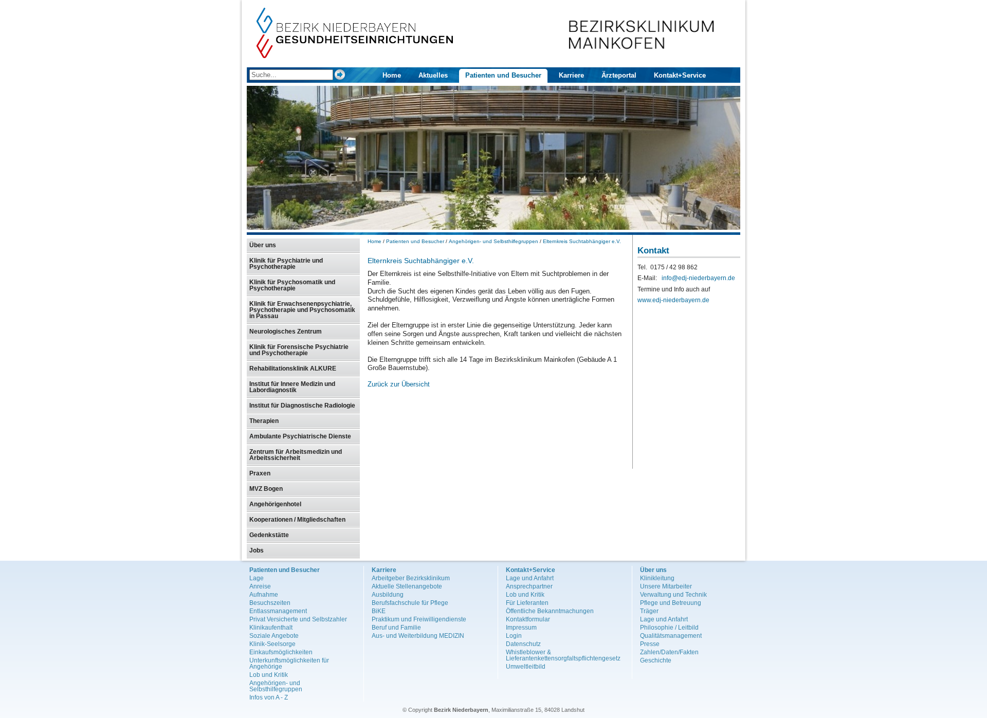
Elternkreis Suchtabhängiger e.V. (582, 241)
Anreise (260, 586)
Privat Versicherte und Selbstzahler (298, 619)
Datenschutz (523, 644)
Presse (650, 644)
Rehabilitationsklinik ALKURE (292, 368)
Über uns (262, 245)
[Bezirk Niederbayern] (355, 56)
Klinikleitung (657, 578)
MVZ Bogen (266, 489)
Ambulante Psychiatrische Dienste (300, 436)
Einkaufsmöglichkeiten (281, 652)
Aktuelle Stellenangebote (407, 586)
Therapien (264, 421)
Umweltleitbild (525, 667)
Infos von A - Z (268, 697)
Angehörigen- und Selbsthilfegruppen (493, 241)
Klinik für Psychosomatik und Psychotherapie (292, 285)
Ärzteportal (618, 75)
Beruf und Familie (396, 627)
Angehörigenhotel (275, 504)
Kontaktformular (528, 619)
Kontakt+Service (680, 75)
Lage (256, 578)
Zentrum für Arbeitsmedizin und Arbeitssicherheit (295, 455)
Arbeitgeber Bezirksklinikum (411, 578)
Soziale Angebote (274, 636)
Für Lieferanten (527, 603)
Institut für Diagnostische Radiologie (302, 405)
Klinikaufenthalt (271, 627)
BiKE (379, 611)
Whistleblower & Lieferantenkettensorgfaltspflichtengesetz (563, 655)
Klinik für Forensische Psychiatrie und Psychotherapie (299, 350)
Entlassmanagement (278, 611)
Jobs (256, 550)
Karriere (571, 75)
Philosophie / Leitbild (669, 627)
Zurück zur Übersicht (399, 384)
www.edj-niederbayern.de (673, 300)
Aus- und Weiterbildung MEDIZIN (418, 636)
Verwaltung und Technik (673, 595)
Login (514, 636)
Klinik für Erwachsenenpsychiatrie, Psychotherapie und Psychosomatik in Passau (302, 310)
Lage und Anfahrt (530, 578)
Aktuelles (433, 75)
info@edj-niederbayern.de (698, 278)
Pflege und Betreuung (670, 603)
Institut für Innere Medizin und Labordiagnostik (292, 387)
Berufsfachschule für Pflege (410, 603)
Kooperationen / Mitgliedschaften (297, 520)
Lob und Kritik (268, 675)
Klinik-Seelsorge (272, 644)
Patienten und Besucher (503, 75)
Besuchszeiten (269, 603)
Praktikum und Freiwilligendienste (419, 619)
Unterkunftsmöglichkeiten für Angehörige (289, 663)
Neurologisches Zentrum (285, 331)
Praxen (259, 473)
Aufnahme (263, 595)
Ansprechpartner (529, 586)
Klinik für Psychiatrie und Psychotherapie (286, 263)
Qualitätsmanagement (671, 636)
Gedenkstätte (269, 535)
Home (391, 75)
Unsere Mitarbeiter (666, 586)
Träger (649, 611)
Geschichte (655, 660)
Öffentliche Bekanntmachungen (550, 611)
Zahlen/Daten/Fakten (669, 652)
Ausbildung (388, 595)
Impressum (521, 627)
